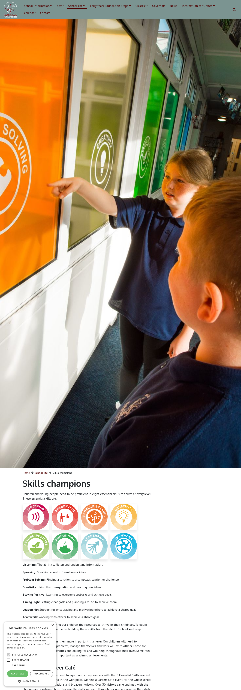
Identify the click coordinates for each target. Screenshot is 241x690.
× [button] (52, 625)
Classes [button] (140, 6)
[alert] (30, 654)
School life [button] (75, 6)
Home (26, 472)
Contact (45, 13)
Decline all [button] (41, 673)
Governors (158, 6)
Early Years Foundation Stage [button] (109, 6)
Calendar (29, 13)
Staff (60, 6)
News (173, 6)
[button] (30, 681)
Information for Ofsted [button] (197, 6)
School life (41, 472)
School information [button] (37, 6)
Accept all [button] (17, 673)
